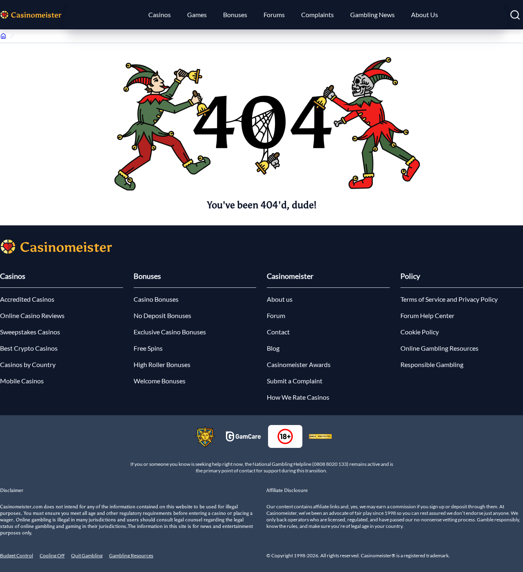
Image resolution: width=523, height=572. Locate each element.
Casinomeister (290, 276)
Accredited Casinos (27, 299)
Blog (273, 348)
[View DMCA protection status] (320, 436)
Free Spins (148, 348)
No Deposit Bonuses (162, 315)
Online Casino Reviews (32, 315)
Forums (274, 14)
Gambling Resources (131, 555)
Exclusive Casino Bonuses (170, 332)
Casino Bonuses (156, 299)
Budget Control (16, 555)
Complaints (317, 14)
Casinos (159, 14)
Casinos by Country (28, 364)
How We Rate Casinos (298, 397)
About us (280, 299)
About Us (424, 14)
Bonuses (235, 14)
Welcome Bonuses (160, 381)
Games (197, 14)
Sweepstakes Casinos (30, 332)
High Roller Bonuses (162, 364)
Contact (278, 332)
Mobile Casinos (22, 381)
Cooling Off (52, 555)
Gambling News (372, 14)
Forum (276, 315)
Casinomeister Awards (299, 364)
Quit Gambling (87, 555)
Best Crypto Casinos (29, 348)
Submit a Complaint (294, 381)
